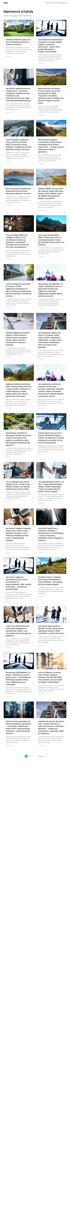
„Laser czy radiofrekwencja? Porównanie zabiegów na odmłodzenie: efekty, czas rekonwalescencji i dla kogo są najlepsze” (18, 631)
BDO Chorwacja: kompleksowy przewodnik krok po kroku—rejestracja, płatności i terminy (18, 191)
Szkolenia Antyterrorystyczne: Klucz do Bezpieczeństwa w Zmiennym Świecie (18, 42)
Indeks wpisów (50, 3)
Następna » (41, 756)
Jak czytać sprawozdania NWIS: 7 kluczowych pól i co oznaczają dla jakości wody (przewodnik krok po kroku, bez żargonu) (51, 240)
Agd (6, 2)
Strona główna (61, 3)
